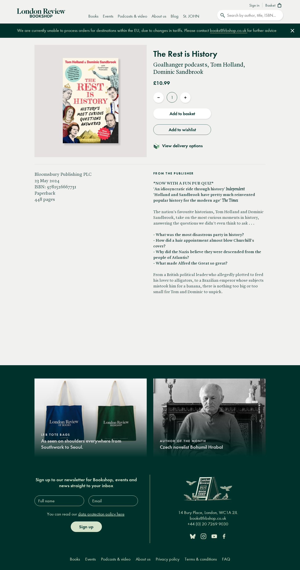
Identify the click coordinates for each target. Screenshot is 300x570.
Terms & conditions (201, 559)
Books (93, 16)
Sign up (86, 526)
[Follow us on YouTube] (214, 536)
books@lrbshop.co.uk (228, 30)
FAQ (226, 559)
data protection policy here (101, 514)
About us (159, 16)
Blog (175, 16)
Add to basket (182, 113)
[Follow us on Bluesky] (192, 536)
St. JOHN (191, 16)
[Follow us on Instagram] (203, 536)
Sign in (254, 5)
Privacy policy (167, 559)
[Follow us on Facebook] (224, 536)
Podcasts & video (132, 16)
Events (108, 16)
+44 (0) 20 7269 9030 (208, 523)
